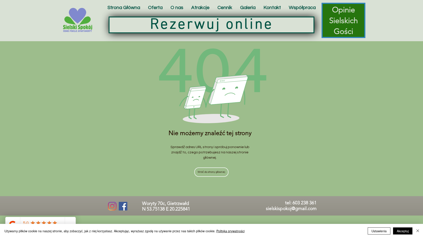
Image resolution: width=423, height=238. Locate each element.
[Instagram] (112, 206)
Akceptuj (403, 231)
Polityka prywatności (230, 231)
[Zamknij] (417, 230)
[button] (200, 8)
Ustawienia (379, 231)
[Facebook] (123, 206)
